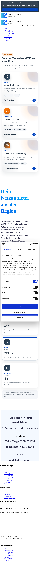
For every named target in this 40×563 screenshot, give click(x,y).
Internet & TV (8, 30)
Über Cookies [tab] (32, 249)
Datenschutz (8, 496)
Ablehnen (20, 317)
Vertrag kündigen (9, 498)
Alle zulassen (20, 307)
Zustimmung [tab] (7, 249)
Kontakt (6, 40)
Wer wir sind (8, 37)
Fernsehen (11, 35)
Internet (10, 32)
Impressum (7, 494)
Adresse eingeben (20, 10)
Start (5, 28)
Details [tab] (20, 249)
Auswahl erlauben (20, 312)
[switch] (35, 287)
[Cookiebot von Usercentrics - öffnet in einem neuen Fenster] (30, 244)
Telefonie (11, 33)
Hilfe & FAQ (8, 38)
